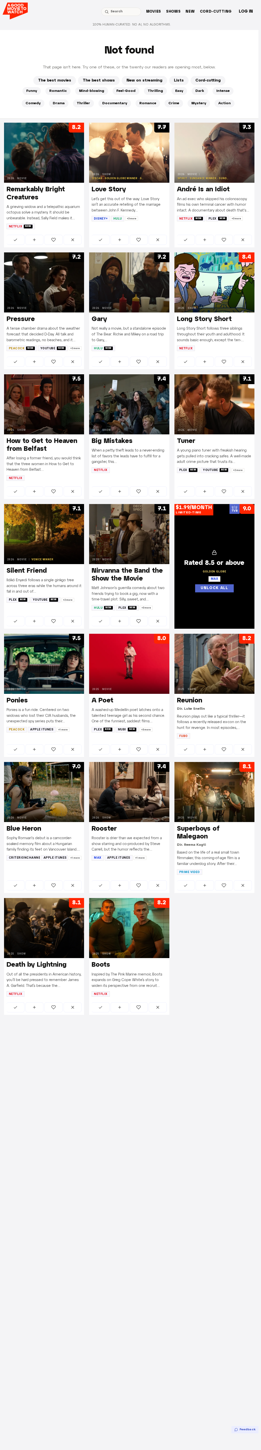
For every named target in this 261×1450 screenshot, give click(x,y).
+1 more (63, 729)
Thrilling (155, 91)
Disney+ (101, 218)
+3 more (131, 218)
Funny (31, 91)
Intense (223, 91)
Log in (246, 11)
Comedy (33, 103)
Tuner (186, 441)
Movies (153, 11)
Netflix (20, 226)
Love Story (109, 190)
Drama (59, 103)
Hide (73, 240)
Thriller (83, 103)
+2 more (75, 348)
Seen (15, 240)
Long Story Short (204, 319)
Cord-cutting (216, 11)
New (190, 11)
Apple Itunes (41, 729)
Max (97, 857)
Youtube (52, 348)
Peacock (21, 348)
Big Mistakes (112, 441)
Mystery (198, 103)
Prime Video (189, 872)
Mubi (126, 729)
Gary (99, 319)
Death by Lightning (37, 965)
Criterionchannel (24, 857)
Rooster (104, 829)
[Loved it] (53, 240)
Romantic (58, 91)
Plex (217, 218)
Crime (173, 103)
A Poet (102, 701)
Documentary (114, 103)
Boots (101, 965)
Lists (179, 80)
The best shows (99, 80)
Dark (199, 91)
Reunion (189, 701)
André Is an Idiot (203, 190)
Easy (179, 91)
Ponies (17, 701)
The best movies (54, 80)
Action (224, 103)
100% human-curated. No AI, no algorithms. (132, 24)
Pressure (21, 319)
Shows (173, 11)
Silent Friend (27, 571)
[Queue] (34, 240)
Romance (147, 103)
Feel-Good (126, 91)
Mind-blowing (91, 91)
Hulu (117, 218)
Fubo (183, 736)
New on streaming (144, 80)
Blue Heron (24, 829)
